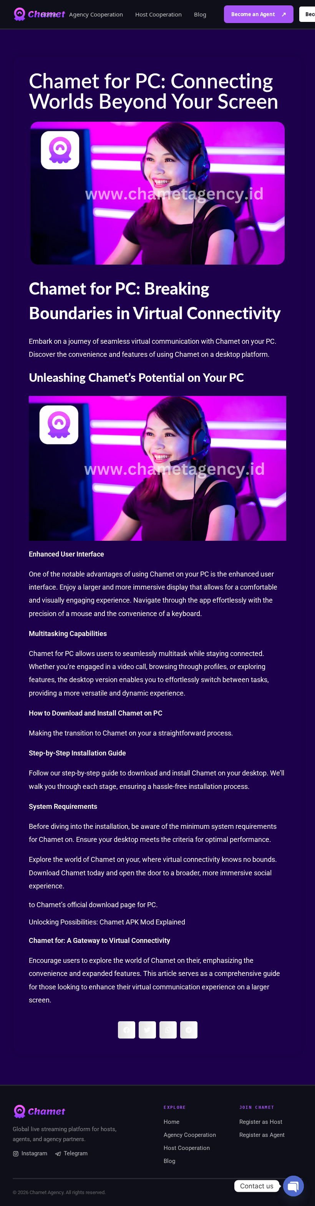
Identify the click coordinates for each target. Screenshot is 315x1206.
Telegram (76, 1153)
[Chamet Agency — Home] (74, 1111)
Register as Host (260, 1121)
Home (49, 14)
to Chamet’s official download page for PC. (93, 905)
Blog (200, 14)
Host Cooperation (158, 14)
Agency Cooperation (96, 14)
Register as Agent (262, 1134)
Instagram (34, 1153)
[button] (126, 1030)
